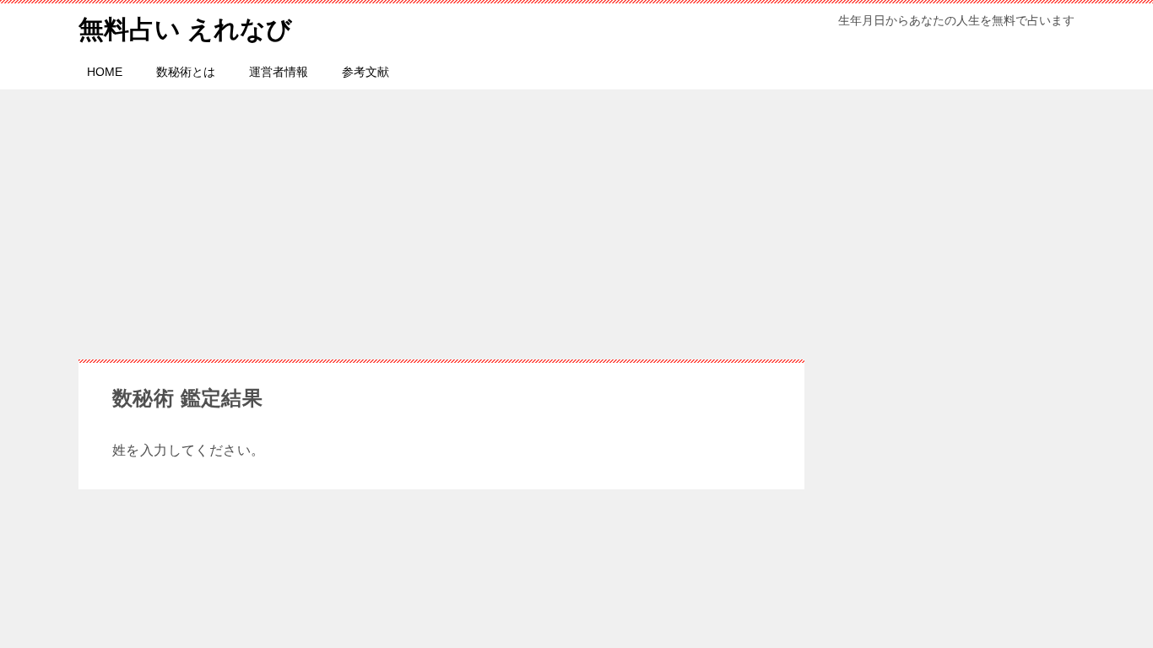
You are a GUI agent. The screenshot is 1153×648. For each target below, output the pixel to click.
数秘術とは (185, 71)
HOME (104, 71)
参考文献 (365, 71)
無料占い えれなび (185, 29)
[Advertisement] (576, 216)
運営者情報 (278, 71)
